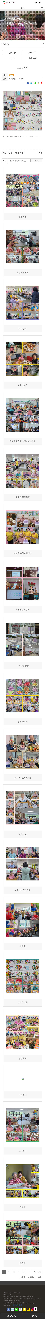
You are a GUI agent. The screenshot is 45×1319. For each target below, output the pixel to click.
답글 (10, 153)
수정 (15, 153)
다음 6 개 (37, 1272)
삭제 (21, 153)
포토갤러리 (32, 53)
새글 (4, 153)
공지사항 (12, 53)
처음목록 (31, 1277)
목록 (40, 153)
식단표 (12, 58)
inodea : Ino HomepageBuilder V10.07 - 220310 (25, 1282)
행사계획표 (32, 58)
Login (39, 2)
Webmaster (7, 1305)
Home (35, 2)
